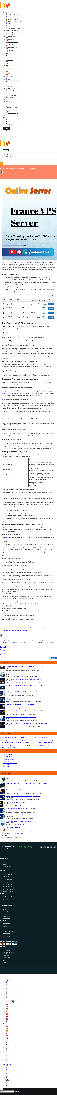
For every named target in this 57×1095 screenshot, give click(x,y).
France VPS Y (8, 313)
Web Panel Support (7, 1064)
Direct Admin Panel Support (12, 107)
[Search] (4, 295)
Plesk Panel (5, 909)
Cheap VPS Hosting (7, 866)
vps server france (23, 630)
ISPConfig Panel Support (12, 115)
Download (5, 926)
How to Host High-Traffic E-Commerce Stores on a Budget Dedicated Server (23, 679)
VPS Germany (10, 65)
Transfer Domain (6, 936)
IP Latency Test (6, 957)
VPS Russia (10, 60)
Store (7, 130)
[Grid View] (52, 295)
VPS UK (9, 73)
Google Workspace (11, 97)
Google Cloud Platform (8, 896)
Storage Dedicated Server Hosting (15, 993)
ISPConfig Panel (6, 918)
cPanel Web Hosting (11, 88)
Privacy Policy (6, 953)
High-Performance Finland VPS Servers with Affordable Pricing (14, 651)
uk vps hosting (24, 745)
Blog (4, 960)
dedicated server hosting (50, 742)
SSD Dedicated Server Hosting (13, 23)
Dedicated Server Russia (12, 36)
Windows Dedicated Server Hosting (14, 21)
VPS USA (10, 76)
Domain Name (4, 744)
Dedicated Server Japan (12, 44)
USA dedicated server (34, 745)
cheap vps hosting (39, 740)
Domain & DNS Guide (8, 761)
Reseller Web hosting (11, 95)
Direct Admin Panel (7, 911)
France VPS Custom (7, 304)
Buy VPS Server (6, 630)
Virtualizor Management (8, 887)
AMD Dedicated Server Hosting (13, 30)
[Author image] (1, 172)
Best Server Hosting (31, 737)
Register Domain (10, 119)
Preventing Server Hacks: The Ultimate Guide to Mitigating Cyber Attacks (23, 796)
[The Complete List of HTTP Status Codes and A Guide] (2, 823)
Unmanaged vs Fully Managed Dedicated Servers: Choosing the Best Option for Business (26, 710)
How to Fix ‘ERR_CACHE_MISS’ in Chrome (16, 802)
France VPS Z (8, 317)
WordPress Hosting (11, 86)
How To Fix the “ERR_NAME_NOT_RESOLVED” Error (12, 833)
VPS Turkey (10, 71)
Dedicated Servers (7, 1002)
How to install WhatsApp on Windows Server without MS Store (20, 777)
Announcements (6, 923)
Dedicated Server (38, 742)
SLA (4, 958)
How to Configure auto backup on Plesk (15, 814)
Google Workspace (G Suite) (9, 931)
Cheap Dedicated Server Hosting (13, 14)
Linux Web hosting (4, 745)
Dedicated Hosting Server (28, 742)
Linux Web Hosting (11, 90)
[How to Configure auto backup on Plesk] (2, 817)
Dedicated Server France (12, 39)
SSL (4, 99)
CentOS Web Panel (7, 916)
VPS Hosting (2, 165)
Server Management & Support (10, 763)
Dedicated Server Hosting (8, 759)
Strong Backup (16, 454)
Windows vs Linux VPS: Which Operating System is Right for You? (21, 691)
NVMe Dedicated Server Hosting (13, 28)
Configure (51, 303)
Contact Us (5, 962)
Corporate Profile (6, 948)
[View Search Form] (1, 137)
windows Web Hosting (11, 93)
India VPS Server (37, 744)
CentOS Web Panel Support (13, 113)
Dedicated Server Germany (13, 42)
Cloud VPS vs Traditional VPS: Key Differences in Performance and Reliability (23, 673)
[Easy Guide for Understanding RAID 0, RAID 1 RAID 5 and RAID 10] (2, 811)
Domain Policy (6, 955)
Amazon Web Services (8, 898)
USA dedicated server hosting (22, 625)
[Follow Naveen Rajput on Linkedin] (5, 647)
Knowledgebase (6, 924)
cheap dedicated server (5, 740)
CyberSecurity (17, 742)
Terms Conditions (6, 950)
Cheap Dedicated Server (8, 862)
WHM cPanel (5, 908)
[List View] (48, 295)
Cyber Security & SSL (8, 758)
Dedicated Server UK (12, 50)
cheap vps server (49, 740)
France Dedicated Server (26, 744)
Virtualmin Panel (6, 914)
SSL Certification (6, 933)
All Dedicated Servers (11, 56)
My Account (8, 133)
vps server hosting (4, 747)
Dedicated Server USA (13, 1018)
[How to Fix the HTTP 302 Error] (2, 829)
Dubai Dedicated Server (14, 744)
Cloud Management (7, 754)
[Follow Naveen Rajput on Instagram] (3, 647)
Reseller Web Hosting (7, 879)
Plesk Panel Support (12, 105)
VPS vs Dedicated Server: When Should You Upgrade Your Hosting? (21, 717)
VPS (4, 1023)
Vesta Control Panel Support (12, 109)
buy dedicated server (5, 739)
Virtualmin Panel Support (12, 111)
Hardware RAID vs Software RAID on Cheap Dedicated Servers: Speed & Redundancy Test (27, 723)
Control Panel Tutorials (8, 756)
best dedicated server (5, 737)
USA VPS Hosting (44, 745)
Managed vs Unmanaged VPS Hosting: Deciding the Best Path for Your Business (24, 685)
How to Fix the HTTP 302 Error (13, 827)
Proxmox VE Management (8, 891)
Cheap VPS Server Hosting (6, 742)
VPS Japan (10, 68)
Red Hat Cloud (6, 903)
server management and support (17, 628)
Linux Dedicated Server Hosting (13, 19)
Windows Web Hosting (8, 877)
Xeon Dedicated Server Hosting (13, 32)
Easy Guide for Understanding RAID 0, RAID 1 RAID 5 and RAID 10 (22, 808)
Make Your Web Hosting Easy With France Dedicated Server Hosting (15, 655)
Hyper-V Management (8, 884)
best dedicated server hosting (18, 737)
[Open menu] (1, 163)
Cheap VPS (9, 79)
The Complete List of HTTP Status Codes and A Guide (18, 821)
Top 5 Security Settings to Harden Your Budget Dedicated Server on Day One (23, 698)
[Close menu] (0, 977)
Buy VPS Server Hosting (26, 739)
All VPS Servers (10, 81)
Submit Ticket (8, 156)
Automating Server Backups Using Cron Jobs (16, 789)
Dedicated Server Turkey (12, 47)
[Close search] (1, 1089)
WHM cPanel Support (12, 103)
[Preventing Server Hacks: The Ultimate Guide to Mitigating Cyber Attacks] (2, 798)
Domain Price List (10, 124)
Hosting (4, 1047)
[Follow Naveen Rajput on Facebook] (1, 647)
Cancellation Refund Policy (9, 952)
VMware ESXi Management (9, 889)
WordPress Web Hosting (8, 872)
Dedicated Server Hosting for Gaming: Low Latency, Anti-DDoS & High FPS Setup (24, 666)
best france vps (39, 265)
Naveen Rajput (8, 172)
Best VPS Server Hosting (42, 737)
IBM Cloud (5, 901)
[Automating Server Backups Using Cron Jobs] (2, 792)
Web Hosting (13, 747)
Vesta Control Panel (7, 913)
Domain (4, 1079)
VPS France (10, 62)
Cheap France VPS (8, 537)
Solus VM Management (8, 886)
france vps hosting (14, 630)
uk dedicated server (15, 745)
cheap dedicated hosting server (40, 739)
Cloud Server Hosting (7, 867)
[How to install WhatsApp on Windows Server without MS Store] (2, 779)
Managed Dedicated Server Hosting (14, 17)
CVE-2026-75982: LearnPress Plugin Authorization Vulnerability (20, 704)
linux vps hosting (46, 744)
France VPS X (8, 308)
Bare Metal (5, 980)
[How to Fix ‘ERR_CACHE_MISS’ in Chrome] (2, 804)
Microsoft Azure (6, 899)
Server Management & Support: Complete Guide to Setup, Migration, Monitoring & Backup (26, 783)
